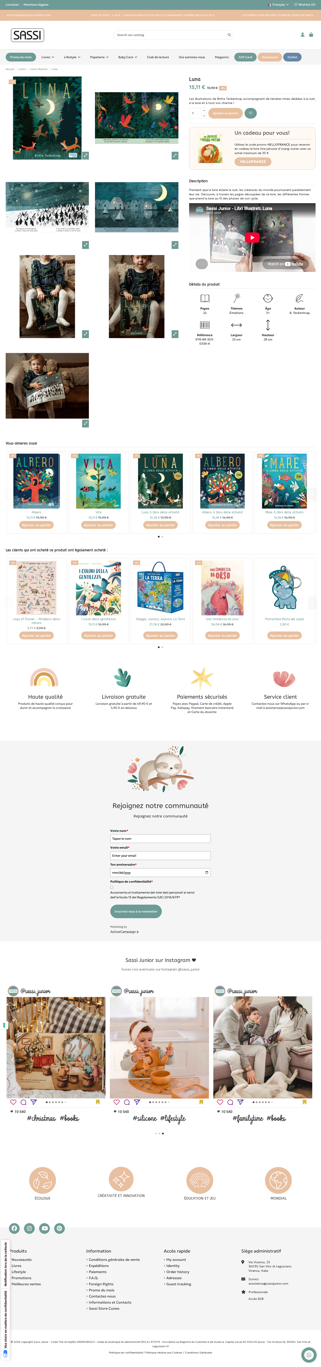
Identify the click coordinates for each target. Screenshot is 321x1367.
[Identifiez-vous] (302, 34)
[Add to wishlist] (251, 113)
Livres (16, 1265)
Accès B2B (256, 1299)
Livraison (13, 5)
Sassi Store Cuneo (104, 1308)
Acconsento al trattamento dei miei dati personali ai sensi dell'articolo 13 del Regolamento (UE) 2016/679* (152, 894)
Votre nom (119, 831)
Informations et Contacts (110, 1302)
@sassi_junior (189, 969)
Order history (177, 1272)
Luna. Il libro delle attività (160, 512)
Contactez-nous (102, 1296)
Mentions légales (36, 5)
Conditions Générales (198, 1352)
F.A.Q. (93, 1278)
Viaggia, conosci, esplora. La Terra (160, 619)
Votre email (119, 847)
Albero (36, 512)
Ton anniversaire (123, 865)
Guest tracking (178, 1284)
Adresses (174, 1278)
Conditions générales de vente (114, 1259)
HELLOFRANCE (253, 161)
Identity (173, 1265)
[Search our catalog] (229, 35)
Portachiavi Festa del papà (284, 619)
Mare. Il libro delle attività (284, 512)
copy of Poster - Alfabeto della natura (36, 621)
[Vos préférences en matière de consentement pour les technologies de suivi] (4, 1025)
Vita (99, 512)
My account (176, 1259)
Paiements (98, 1272)
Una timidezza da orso (222, 619)
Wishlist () (307, 5)
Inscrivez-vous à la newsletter (136, 911)
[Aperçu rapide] (60, 468)
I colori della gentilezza (98, 619)
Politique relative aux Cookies (163, 1352)
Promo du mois (101, 1290)
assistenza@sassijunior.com (268, 1283)
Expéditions (99, 1265)
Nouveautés (22, 1259)
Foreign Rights (101, 1284)
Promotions (21, 1278)
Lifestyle (19, 1272)
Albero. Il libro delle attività (222, 512)
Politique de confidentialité (126, 1352)
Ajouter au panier (225, 113)
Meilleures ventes (26, 1284)
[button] (159, 537)
